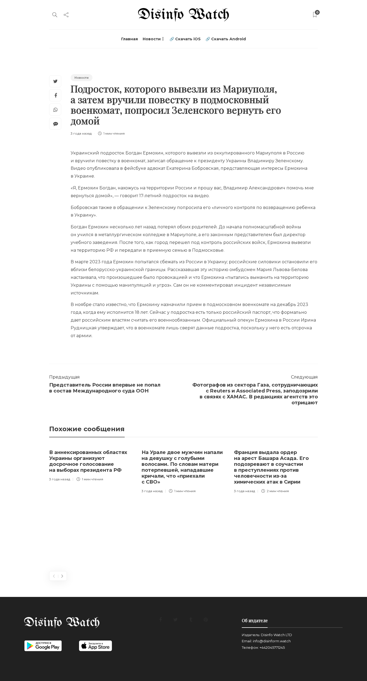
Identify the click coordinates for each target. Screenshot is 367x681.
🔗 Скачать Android (226, 39)
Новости (152, 39)
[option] (91, 464)
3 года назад (81, 133)
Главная (129, 39)
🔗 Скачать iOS (185, 39)
